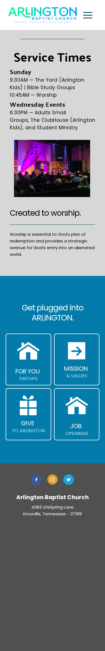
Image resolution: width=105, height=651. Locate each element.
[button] (87, 15)
